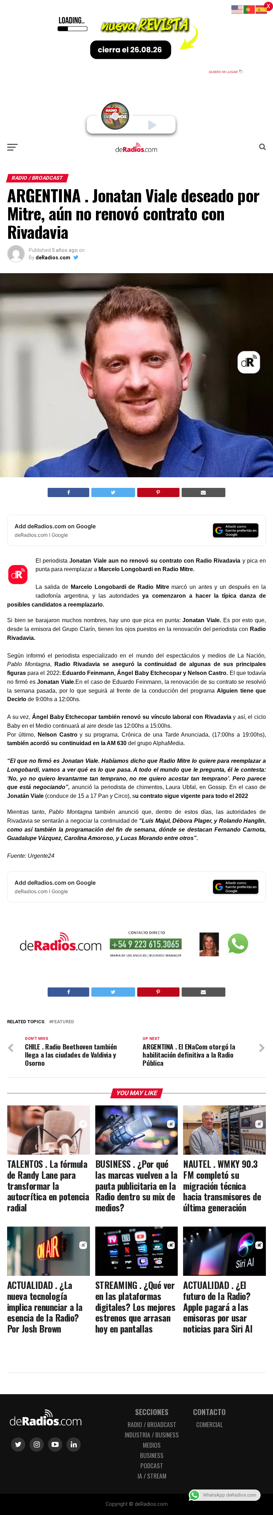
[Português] (249, 9)
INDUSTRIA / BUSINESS (152, 1434)
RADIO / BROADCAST (152, 1424)
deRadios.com (53, 257)
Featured (63, 1022)
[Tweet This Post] (113, 492)
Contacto (209, 1411)
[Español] (262, 9)
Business (152, 1455)
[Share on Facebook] (68, 492)
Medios (152, 1444)
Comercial (209, 1424)
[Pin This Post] (158, 492)
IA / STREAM (152, 1475)
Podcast (151, 1465)
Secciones (151, 1411)
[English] (237, 9)
